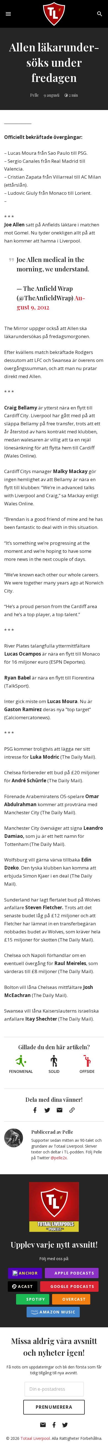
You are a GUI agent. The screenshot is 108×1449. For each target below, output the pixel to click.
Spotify (35, 1299)
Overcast (73, 1299)
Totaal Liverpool (35, 1438)
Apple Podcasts (73, 1273)
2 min (73, 95)
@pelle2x (59, 1157)
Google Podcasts (71, 1286)
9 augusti (51, 95)
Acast (25, 1286)
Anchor (27, 1273)
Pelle (34, 95)
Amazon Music (56, 1312)
